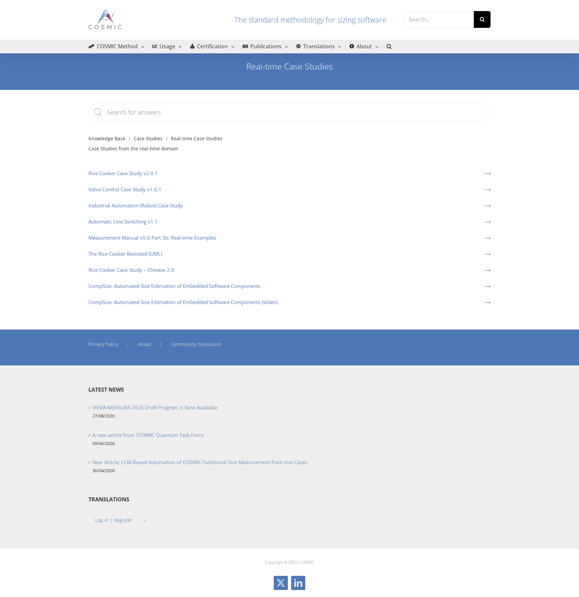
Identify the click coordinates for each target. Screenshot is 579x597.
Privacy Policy (103, 344)
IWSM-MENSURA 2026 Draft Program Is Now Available (154, 407)
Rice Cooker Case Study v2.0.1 (123, 173)
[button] (389, 46)
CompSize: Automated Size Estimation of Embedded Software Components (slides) (182, 302)
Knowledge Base (106, 138)
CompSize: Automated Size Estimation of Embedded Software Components (174, 286)
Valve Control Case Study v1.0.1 (125, 189)
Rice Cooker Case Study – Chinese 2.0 (131, 269)
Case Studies (148, 138)
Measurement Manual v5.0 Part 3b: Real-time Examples (152, 237)
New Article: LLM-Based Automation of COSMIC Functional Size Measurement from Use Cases (199, 462)
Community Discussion (196, 344)
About (144, 344)
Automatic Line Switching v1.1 (123, 221)
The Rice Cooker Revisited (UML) (125, 253)
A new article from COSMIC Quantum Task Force (148, 435)
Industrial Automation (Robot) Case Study (135, 205)
